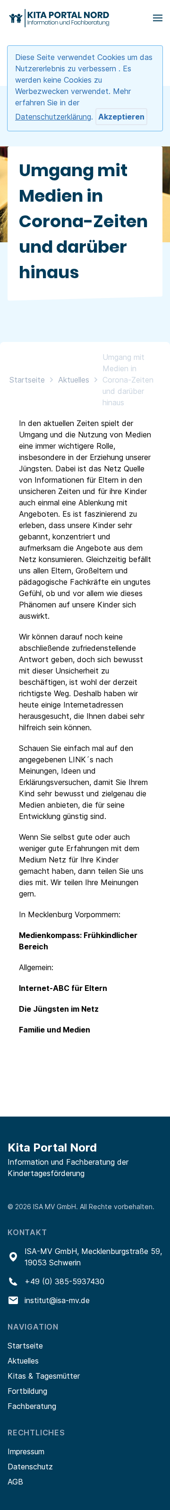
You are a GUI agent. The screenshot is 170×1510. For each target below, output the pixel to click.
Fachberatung (32, 1406)
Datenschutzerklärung (53, 116)
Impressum (26, 1451)
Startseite (27, 379)
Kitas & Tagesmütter (44, 1376)
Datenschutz (30, 1466)
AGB (15, 1481)
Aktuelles (73, 379)
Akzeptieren (121, 116)
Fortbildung (27, 1391)
